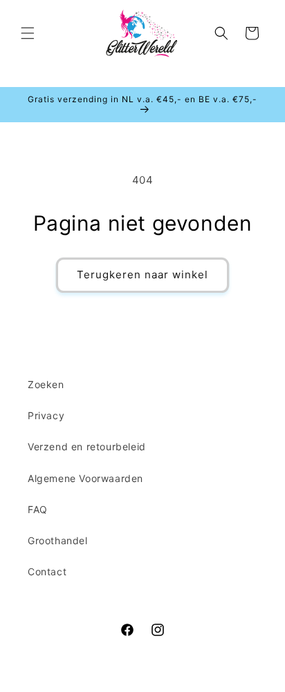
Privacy (46, 415)
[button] (27, 33)
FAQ (38, 509)
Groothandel (58, 540)
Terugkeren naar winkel (142, 274)
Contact (47, 571)
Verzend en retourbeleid (87, 446)
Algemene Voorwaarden (85, 478)
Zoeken (46, 384)
